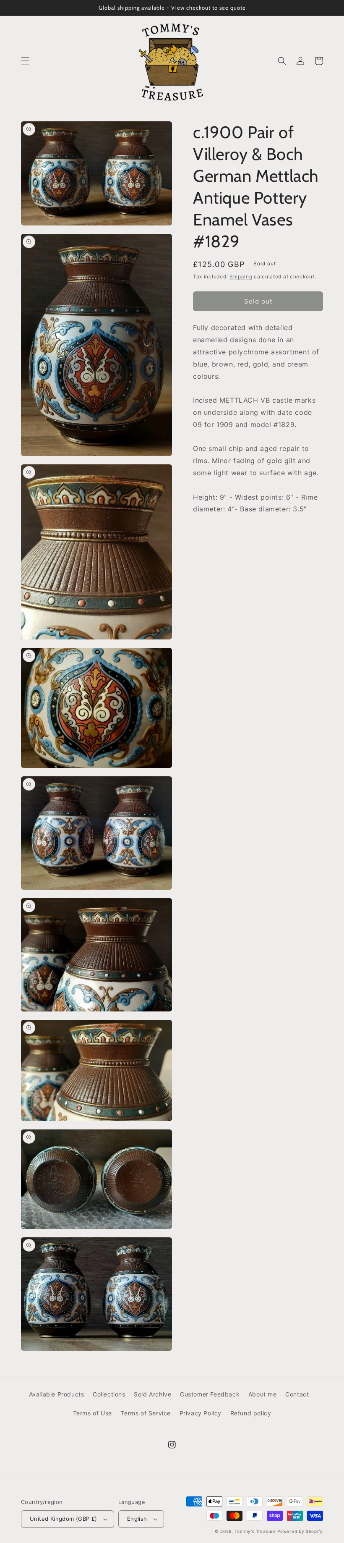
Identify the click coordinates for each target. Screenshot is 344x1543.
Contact (297, 1394)
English (137, 1518)
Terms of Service (145, 1413)
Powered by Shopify (300, 1531)
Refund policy (250, 1413)
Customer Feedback (210, 1394)
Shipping (241, 276)
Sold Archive (152, 1394)
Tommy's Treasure (255, 1531)
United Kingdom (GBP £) (63, 1518)
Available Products (56, 1394)
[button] (25, 61)
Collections (109, 1394)
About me (262, 1394)
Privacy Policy (201, 1413)
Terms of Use (92, 1413)
